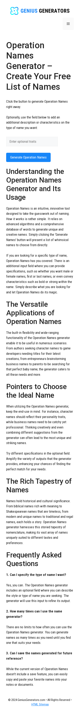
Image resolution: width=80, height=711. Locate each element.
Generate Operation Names (28, 157)
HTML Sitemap (40, 704)
